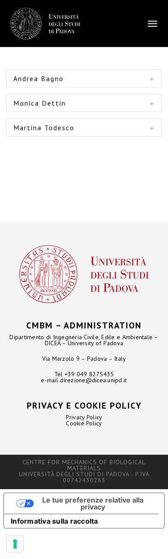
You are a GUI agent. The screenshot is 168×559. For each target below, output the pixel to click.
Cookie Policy (84, 423)
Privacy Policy (84, 417)
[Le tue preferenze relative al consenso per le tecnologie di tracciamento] (15, 544)
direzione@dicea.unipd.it (93, 380)
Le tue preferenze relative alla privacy (92, 503)
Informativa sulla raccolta (54, 521)
